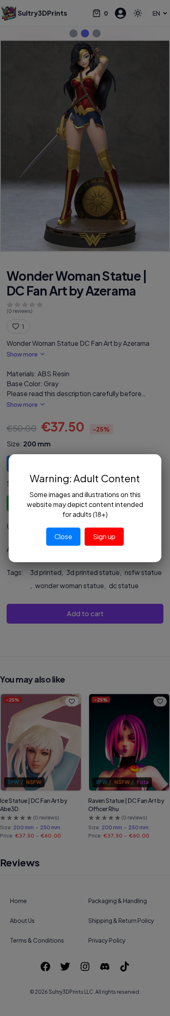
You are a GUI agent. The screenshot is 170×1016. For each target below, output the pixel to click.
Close (63, 536)
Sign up (104, 536)
